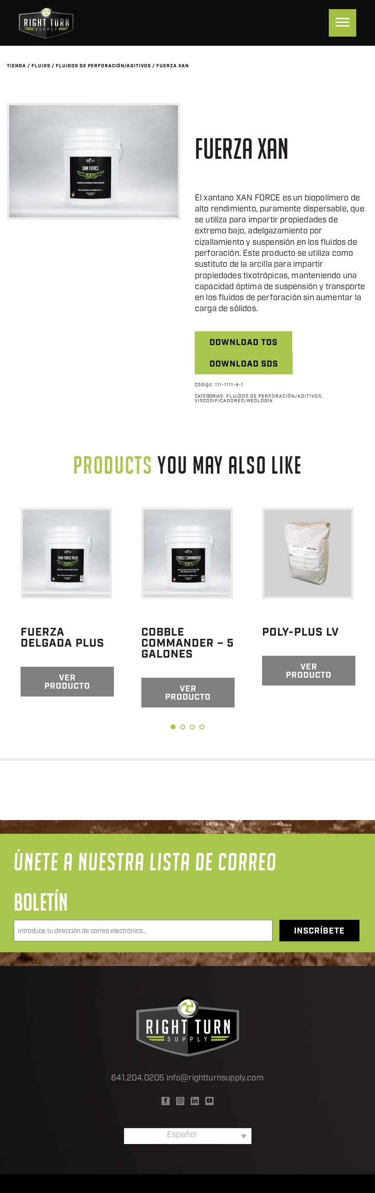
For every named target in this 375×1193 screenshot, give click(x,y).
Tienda (16, 66)
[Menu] (342, 23)
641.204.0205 (137, 1078)
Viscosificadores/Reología (234, 401)
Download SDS (243, 365)
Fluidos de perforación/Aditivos (103, 66)
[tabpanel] (67, 601)
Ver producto (67, 683)
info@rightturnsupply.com (215, 1078)
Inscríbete (319, 932)
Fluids (41, 66)
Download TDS (243, 343)
